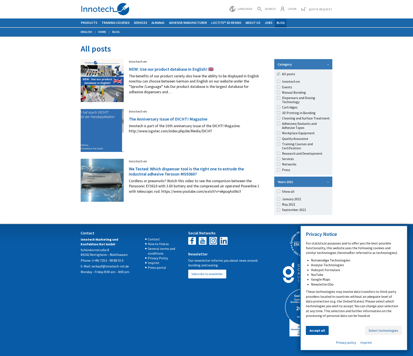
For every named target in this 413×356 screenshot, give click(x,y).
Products (89, 22)
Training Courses (115, 22)
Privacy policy (346, 342)
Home (102, 32)
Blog (281, 22)
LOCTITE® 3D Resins (226, 22)
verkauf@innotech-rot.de (110, 266)
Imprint (153, 263)
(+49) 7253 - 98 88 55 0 (107, 260)
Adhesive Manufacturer (188, 22)
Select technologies (383, 330)
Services (140, 22)
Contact (154, 239)
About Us (252, 22)
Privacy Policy (158, 258)
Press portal (157, 267)
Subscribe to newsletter (207, 274)
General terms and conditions (161, 250)
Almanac (158, 22)
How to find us (158, 244)
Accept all (317, 330)
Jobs (268, 22)
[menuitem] (89, 22)
